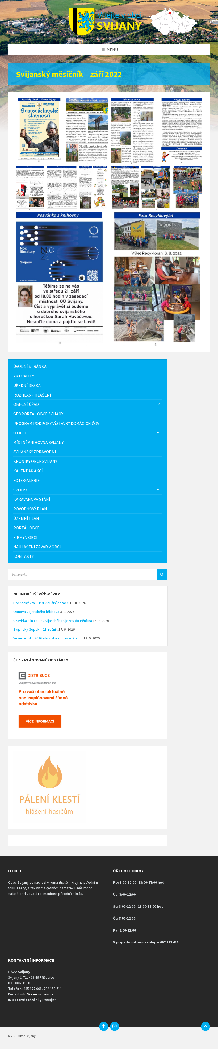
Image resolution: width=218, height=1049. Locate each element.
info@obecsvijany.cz (36, 994)
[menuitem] (87, 366)
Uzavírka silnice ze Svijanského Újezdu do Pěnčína (52, 620)
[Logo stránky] (109, 34)
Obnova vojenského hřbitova (36, 611)
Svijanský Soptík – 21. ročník (35, 629)
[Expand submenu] (158, 404)
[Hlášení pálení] (49, 821)
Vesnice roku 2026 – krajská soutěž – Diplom (48, 638)
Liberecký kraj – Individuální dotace (41, 602)
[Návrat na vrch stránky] (205, 1026)
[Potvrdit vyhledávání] (162, 574)
